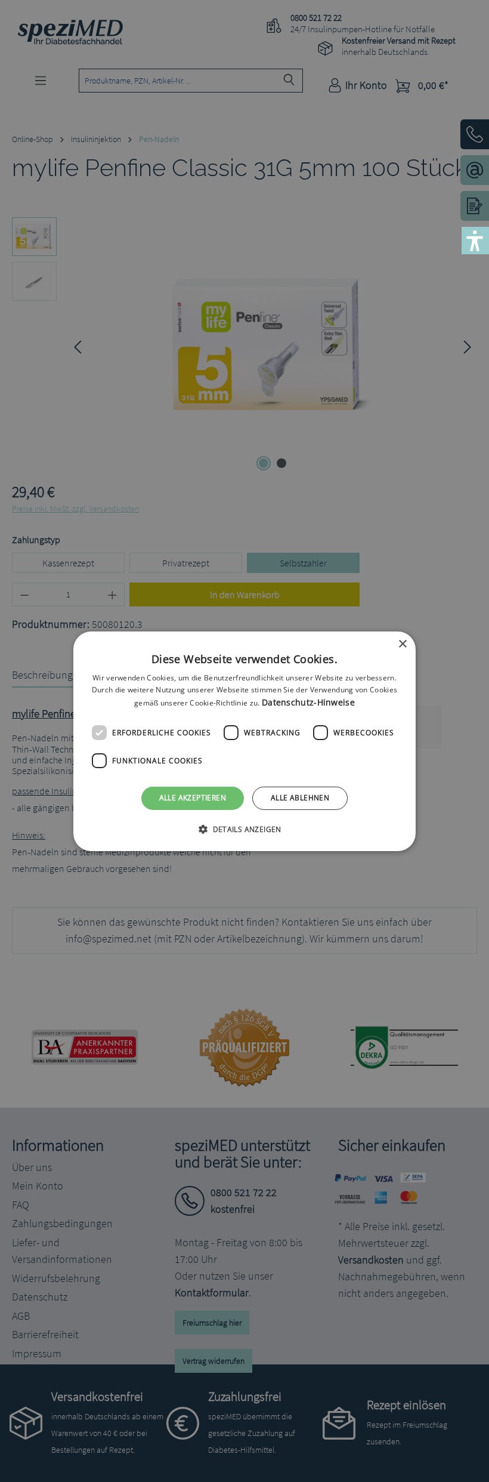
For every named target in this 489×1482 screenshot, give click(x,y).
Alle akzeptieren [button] (192, 798)
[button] (244, 829)
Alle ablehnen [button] (300, 798)
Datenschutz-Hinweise (308, 702)
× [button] (402, 643)
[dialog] (244, 741)
